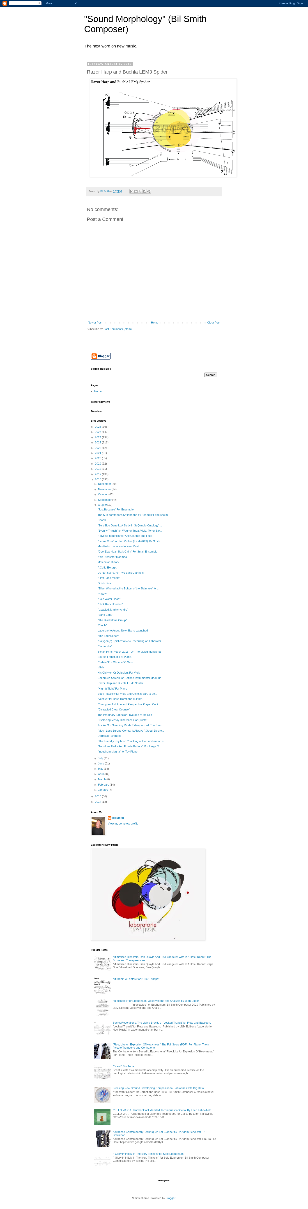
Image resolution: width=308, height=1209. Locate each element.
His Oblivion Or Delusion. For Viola (119, 672)
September (105, 499)
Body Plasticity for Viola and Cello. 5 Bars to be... (127, 693)
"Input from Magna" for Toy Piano (118, 751)
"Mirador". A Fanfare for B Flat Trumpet (136, 979)
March (102, 779)
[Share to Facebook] (144, 191)
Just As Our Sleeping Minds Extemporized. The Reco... (131, 725)
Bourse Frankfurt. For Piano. (115, 656)
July (101, 758)
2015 (98, 796)
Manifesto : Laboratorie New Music (119, 546)
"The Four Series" (108, 636)
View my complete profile (123, 823)
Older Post (213, 322)
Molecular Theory (108, 562)
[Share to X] (140, 191)
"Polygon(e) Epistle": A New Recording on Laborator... (130, 641)
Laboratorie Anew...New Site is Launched (123, 630)
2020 (98, 458)
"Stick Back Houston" (110, 604)
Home (155, 322)
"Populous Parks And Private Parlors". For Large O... (129, 746)
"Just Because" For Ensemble (116, 509)
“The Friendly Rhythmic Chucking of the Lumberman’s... (131, 741)
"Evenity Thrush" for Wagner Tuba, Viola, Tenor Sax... (130, 530)
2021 (98, 453)
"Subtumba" (105, 646)
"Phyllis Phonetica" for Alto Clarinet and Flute (125, 535)
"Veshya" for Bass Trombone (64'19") (120, 699)
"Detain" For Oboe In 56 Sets (115, 662)
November (105, 489)
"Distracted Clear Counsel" (114, 709)
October (103, 494)
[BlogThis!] (136, 191)
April (101, 774)
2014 (98, 801)
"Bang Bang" (105, 614)
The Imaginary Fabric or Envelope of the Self (125, 715)
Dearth (102, 520)
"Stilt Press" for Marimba (112, 557)
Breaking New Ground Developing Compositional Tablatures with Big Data (158, 1088)
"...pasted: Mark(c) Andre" (113, 609)
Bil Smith (118, 817)
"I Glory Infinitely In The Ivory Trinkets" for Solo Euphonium (148, 1153)
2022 (98, 447)
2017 (98, 474)
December (105, 483)
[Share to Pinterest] (149, 191)
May (101, 768)
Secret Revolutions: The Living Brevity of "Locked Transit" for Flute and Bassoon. (162, 1022)
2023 (98, 442)
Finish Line (104, 583)
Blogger (170, 1198)
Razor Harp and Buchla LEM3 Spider (120, 683)
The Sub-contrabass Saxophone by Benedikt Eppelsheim (133, 515)
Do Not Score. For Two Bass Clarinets (121, 572)
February (104, 784)
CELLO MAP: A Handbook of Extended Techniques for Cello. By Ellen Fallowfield (162, 1110)
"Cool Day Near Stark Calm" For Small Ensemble (127, 551)
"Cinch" (102, 625)
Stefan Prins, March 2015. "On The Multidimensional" (130, 651)
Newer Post (95, 322)
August (102, 505)
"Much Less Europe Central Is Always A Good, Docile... (131, 730)
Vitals (101, 667)
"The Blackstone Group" (112, 620)
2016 (98, 479)
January (103, 789)
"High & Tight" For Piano (112, 688)
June (101, 763)
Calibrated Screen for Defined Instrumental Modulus (129, 678)
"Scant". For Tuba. (124, 1066)
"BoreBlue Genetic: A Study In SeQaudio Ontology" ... (130, 525)
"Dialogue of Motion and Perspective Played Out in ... (130, 704)
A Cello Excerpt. (107, 567)
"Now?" (102, 594)
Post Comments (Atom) (117, 329)
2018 (98, 468)
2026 (98, 426)
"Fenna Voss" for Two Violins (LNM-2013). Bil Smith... (130, 541)
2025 (98, 432)
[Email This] (131, 191)
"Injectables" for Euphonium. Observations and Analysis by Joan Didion (156, 1000)
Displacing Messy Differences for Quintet (122, 720)
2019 (98, 463)
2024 (98, 437)
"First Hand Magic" (109, 578)
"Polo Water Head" (109, 599)
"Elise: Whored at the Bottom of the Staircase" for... (128, 588)
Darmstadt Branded (110, 735)
